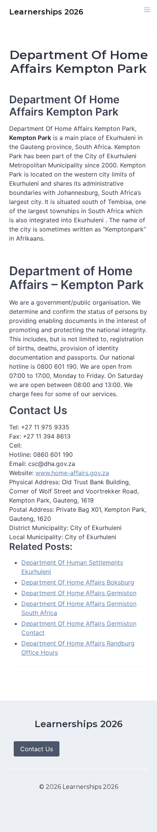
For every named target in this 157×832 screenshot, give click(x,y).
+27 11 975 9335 (45, 427)
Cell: (15, 445)
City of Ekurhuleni (96, 528)
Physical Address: (35, 482)
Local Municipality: (37, 537)
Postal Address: (32, 509)
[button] (147, 10)
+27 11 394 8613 (46, 436)
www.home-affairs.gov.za (72, 473)
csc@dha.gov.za (51, 463)
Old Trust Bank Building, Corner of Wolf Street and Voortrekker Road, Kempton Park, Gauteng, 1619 (74, 491)
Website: (21, 473)
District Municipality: (39, 528)
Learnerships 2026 (79, 724)
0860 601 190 (53, 454)
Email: (18, 463)
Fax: (16, 436)
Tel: (14, 427)
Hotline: (21, 454)
